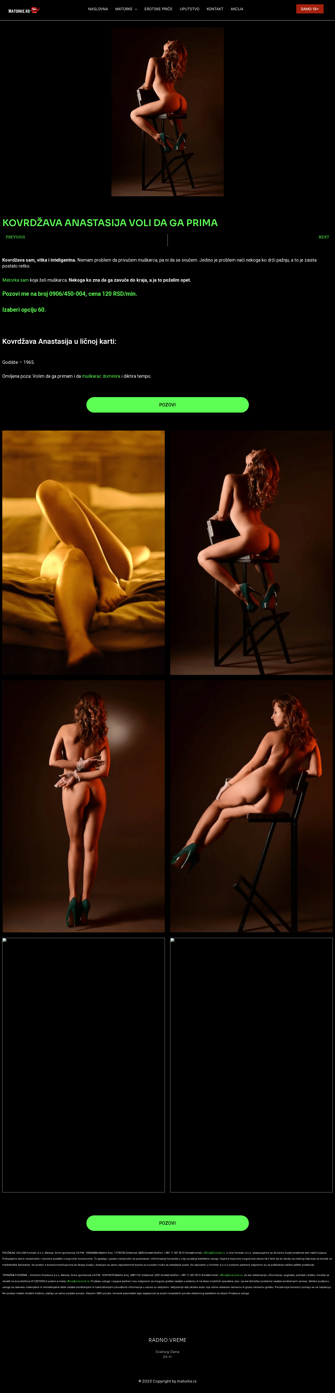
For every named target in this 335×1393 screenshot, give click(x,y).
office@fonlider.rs (214, 1252)
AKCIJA (237, 9)
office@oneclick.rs (230, 1275)
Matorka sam (15, 280)
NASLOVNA (98, 9)
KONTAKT (215, 9)
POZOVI (167, 405)
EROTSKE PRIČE (158, 9)
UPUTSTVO (189, 9)
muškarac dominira (100, 376)
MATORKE (124, 9)
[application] (135, 8)
